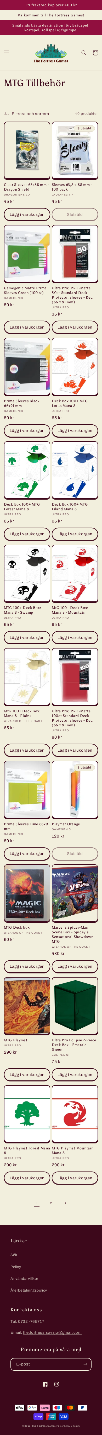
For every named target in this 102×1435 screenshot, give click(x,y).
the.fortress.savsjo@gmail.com (52, 1332)
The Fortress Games (44, 1426)
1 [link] (37, 1203)
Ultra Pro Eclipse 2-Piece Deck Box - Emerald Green (74, 1045)
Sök (13, 1255)
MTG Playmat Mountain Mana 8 (72, 1150)
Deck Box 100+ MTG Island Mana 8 (70, 506)
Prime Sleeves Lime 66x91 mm (26, 826)
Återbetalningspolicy (28, 1290)
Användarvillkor (24, 1279)
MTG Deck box (17, 927)
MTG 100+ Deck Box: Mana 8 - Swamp (22, 610)
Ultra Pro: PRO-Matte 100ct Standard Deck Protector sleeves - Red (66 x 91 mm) (72, 718)
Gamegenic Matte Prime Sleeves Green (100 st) (25, 290)
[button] (6, 53)
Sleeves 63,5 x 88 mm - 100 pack (72, 187)
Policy (15, 1267)
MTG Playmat (15, 1040)
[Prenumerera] (85, 1364)
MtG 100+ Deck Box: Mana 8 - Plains (22, 713)
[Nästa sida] (65, 1203)
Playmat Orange (66, 824)
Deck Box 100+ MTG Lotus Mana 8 (70, 403)
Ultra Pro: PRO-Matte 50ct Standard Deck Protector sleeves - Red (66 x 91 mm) (72, 295)
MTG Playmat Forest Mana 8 (27, 1150)
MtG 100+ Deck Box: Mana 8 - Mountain (70, 610)
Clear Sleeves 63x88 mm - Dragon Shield (26, 187)
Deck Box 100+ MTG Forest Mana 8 (22, 506)
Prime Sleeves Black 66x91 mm (21, 403)
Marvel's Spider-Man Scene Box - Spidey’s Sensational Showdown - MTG (74, 934)
